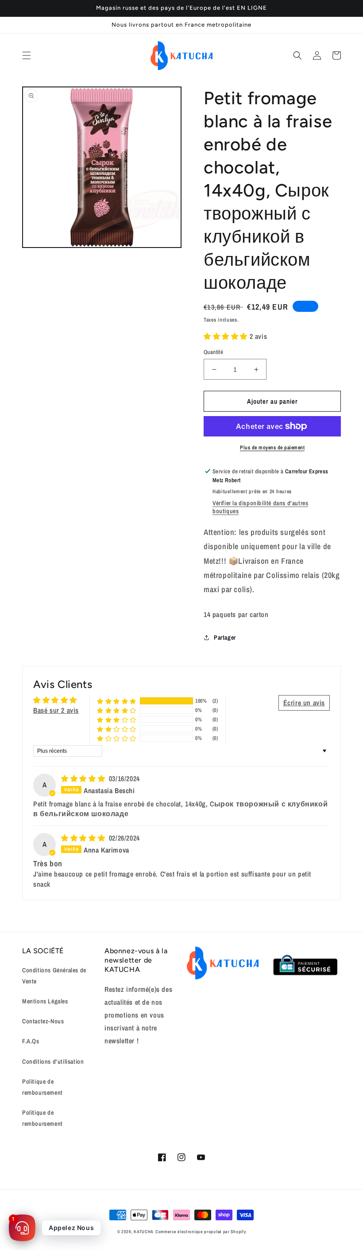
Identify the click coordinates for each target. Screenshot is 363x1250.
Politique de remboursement (42, 1087)
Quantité (213, 352)
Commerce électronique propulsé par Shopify (200, 1231)
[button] (26, 55)
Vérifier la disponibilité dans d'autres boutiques (260, 507)
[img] (84, 778)
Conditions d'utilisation (53, 1061)
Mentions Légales (45, 1001)
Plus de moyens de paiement (272, 447)
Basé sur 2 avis (56, 710)
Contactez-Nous (43, 1021)
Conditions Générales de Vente (54, 975)
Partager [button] (225, 637)
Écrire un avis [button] (304, 703)
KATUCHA (144, 1231)
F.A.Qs (30, 1041)
